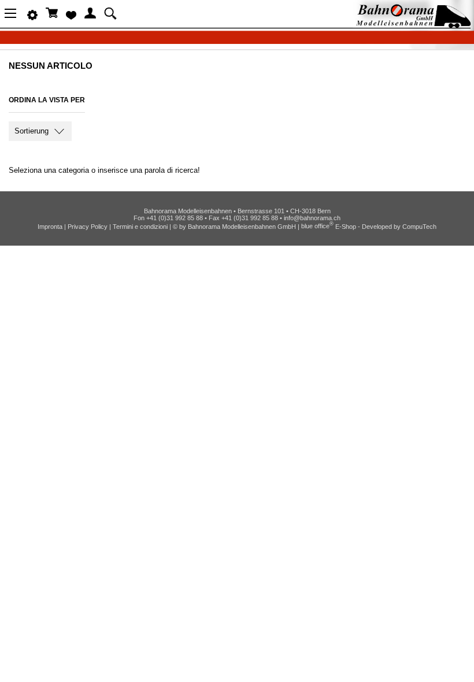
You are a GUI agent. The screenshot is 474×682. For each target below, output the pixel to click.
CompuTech (419, 226)
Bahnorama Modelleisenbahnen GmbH (242, 226)
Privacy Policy (88, 226)
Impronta (50, 226)
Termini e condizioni (140, 226)
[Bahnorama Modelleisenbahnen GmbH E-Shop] (413, 24)
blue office (317, 226)
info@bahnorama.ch (312, 217)
